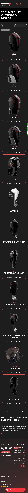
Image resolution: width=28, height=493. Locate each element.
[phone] (17, 4)
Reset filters (24, 30)
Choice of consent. (8, 477)
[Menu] (25, 4)
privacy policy (19, 476)
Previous (7, 411)
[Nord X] (6, 4)
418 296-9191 (7, 455)
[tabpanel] (19, 457)
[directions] (21, 4)
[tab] (16, 448)
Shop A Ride (9, 484)
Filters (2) (8, 26)
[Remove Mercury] (8, 30)
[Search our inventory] (13, 4)
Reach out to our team (6, 433)
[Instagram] (24, 466)
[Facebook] (21, 466)
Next (21, 411)
